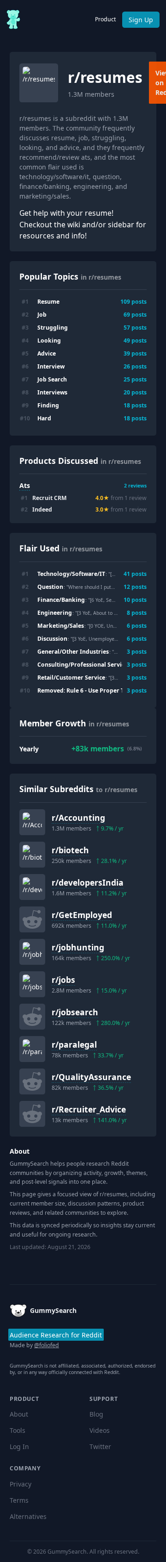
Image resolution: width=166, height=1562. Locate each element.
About (19, 1414)
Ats (24, 485)
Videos (99, 1430)
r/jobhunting (78, 947)
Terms (19, 1500)
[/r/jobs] (32, 984)
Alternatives (28, 1516)
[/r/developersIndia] (32, 887)
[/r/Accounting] (32, 822)
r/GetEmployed (82, 914)
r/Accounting (78, 817)
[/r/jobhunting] (32, 952)
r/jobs (63, 979)
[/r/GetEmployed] (32, 919)
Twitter (100, 1446)
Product (105, 19)
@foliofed (46, 1345)
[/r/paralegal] (32, 1049)
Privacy (20, 1484)
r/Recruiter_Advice (89, 1109)
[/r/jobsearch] (32, 1017)
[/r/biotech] (32, 855)
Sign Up (141, 19)
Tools (17, 1430)
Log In (19, 1446)
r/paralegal (74, 1044)
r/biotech (70, 850)
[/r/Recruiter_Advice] (32, 1114)
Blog (96, 1414)
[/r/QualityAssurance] (32, 1081)
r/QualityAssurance (91, 1076)
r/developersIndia (88, 882)
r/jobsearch (75, 1012)
